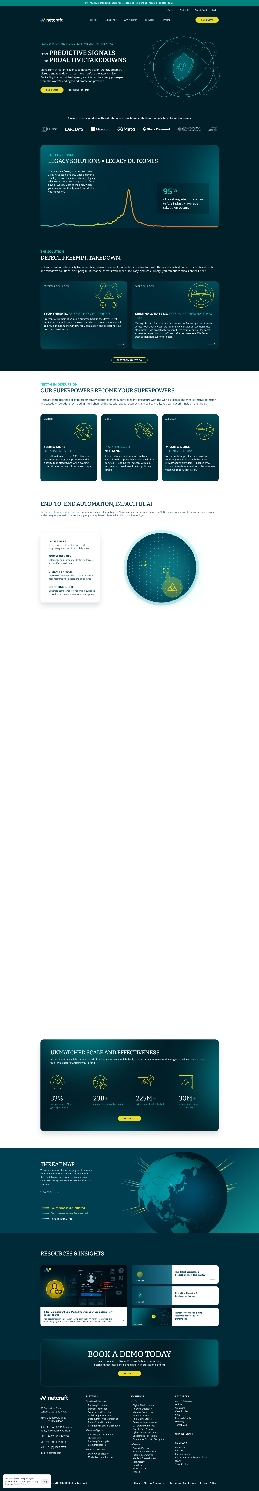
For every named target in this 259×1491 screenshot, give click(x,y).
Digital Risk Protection (144, 1405)
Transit (136, 1471)
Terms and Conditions (183, 1483)
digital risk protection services (60, 511)
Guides (178, 1404)
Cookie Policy (20, 1484)
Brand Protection (141, 1415)
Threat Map (181, 1424)
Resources (182, 1396)
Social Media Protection (100, 1412)
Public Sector (139, 1468)
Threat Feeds (94, 1437)
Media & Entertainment (144, 1458)
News (178, 1460)
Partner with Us (183, 1453)
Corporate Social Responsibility (191, 1457)
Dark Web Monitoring (144, 1425)
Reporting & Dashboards (100, 1434)
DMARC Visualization (98, 1453)
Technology (138, 1461)
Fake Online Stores (142, 1418)
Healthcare (138, 1465)
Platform (92, 1396)
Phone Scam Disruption (100, 1422)
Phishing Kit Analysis (98, 1441)
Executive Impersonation (145, 1422)
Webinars (180, 1407)
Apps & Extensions (184, 1401)
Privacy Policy (208, 1483)
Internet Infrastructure (144, 1451)
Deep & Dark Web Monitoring (103, 1418)
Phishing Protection (98, 1405)
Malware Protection (143, 1412)
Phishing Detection (142, 1408)
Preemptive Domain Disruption (104, 1425)
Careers (179, 1450)
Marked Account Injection (101, 1457)
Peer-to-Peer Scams (143, 1429)
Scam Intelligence (97, 1444)
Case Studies (181, 1411)
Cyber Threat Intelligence (145, 1432)
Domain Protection (98, 1408)
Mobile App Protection (99, 1415)
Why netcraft (184, 1433)
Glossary (179, 1421)
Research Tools (183, 1418)
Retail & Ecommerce (143, 1454)
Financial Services (142, 1448)
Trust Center (181, 1464)
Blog (177, 1414)
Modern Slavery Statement (150, 1483)
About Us (180, 1447)
